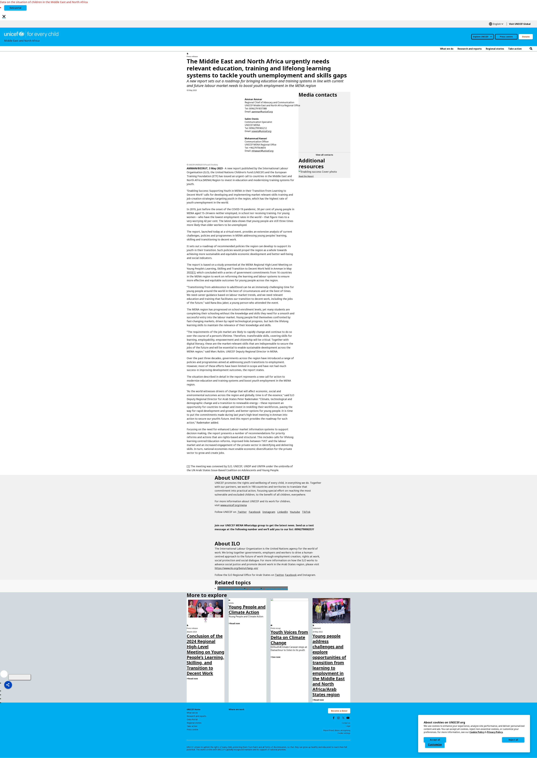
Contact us (346, 723)
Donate (526, 36)
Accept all (435, 739)
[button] (8, 685)
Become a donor (339, 710)
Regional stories (194, 723)
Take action (192, 726)
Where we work (236, 709)
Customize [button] (435, 744)
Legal (348, 726)
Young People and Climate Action (247, 609)
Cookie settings (344, 733)
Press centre (506, 36)
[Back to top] (20, 677)
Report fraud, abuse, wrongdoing (336, 730)
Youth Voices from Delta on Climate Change (289, 637)
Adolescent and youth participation (233, 588)
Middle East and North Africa (276, 588)
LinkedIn (282, 512)
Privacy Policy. (495, 732)
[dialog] (474, 733)
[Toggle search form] (531, 48)
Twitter (242, 512)
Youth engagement (255, 588)
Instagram (268, 512)
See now (276, 657)
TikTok (306, 512)
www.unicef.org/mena (233, 505)
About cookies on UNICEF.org (444, 722)
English (496, 24)
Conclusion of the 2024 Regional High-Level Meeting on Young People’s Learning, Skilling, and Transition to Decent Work (205, 654)
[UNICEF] (31, 34)
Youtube (295, 512)
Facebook (254, 512)
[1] (193, 272)
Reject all (513, 739)
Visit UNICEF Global (520, 23)
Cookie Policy (476, 732)
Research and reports (196, 716)
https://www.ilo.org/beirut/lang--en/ (236, 568)
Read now (193, 678)
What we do (192, 713)
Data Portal (192, 719)
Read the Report (306, 176)
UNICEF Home (193, 709)
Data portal (15, 7)
